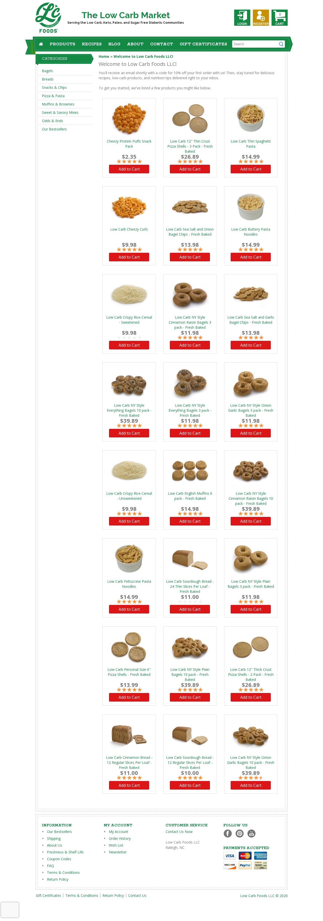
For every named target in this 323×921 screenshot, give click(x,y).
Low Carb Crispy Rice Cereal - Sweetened (129, 320)
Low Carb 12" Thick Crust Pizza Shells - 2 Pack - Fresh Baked (251, 674)
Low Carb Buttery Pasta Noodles (250, 232)
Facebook (229, 833)
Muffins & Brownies (58, 104)
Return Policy (57, 879)
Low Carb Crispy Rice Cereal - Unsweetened (129, 496)
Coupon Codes (59, 858)
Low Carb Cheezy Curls (129, 229)
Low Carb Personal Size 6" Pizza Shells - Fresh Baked (129, 672)
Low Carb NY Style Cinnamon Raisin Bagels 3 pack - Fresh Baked (190, 322)
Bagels (47, 70)
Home (104, 56)
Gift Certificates (203, 44)
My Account (118, 831)
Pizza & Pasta (53, 95)
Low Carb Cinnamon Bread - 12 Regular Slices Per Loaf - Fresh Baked (129, 762)
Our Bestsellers (54, 129)
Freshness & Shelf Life (65, 852)
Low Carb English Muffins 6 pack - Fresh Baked (190, 496)
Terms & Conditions (63, 872)
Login (242, 18)
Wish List (116, 845)
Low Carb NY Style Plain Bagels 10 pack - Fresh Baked (189, 674)
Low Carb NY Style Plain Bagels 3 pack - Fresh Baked (251, 584)
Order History (120, 838)
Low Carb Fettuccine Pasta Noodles (129, 584)
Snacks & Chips (54, 87)
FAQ (50, 865)
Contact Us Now (179, 831)
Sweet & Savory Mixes (60, 112)
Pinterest (241, 833)
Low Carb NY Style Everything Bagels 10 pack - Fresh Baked (129, 410)
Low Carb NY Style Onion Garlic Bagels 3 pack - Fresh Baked (250, 410)
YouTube (252, 833)
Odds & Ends (52, 120)
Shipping (54, 838)
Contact (161, 44)
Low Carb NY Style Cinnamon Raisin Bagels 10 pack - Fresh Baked (251, 498)
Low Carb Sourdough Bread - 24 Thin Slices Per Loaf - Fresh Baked (190, 586)
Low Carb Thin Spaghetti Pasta (251, 144)
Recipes (92, 44)
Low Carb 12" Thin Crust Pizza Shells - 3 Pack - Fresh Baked (190, 146)
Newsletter (118, 852)
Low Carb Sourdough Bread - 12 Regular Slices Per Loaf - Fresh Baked (190, 762)
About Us (54, 845)
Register (261, 18)
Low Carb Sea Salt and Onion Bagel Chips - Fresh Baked (190, 232)
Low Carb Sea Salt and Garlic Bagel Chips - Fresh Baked (250, 320)
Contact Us (137, 895)
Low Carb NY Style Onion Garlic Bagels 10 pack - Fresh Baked (250, 762)
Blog (114, 44)
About (135, 44)
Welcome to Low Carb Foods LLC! (143, 56)
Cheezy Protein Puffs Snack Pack (129, 144)
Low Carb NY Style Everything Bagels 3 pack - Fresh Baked (190, 410)
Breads (47, 79)
